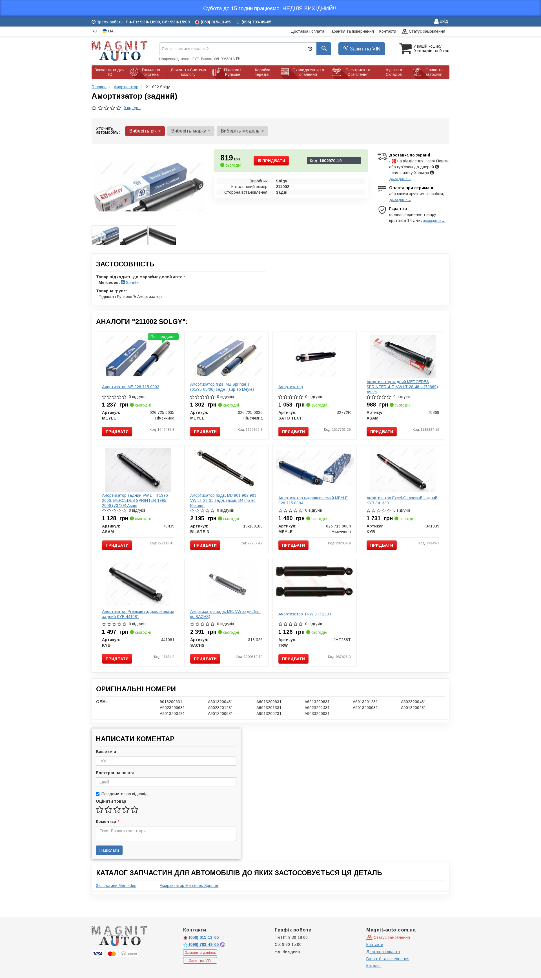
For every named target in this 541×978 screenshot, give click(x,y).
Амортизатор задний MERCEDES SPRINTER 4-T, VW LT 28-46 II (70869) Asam (402, 386)
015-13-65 (204, 937)
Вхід (443, 21)
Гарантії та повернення (387, 959)
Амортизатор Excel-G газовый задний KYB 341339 (402, 500)
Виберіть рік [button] (143, 131)
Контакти (387, 31)
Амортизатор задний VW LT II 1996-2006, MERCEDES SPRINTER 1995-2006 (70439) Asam (135, 500)
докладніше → (400, 179)
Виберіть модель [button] (241, 131)
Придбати (273, 160)
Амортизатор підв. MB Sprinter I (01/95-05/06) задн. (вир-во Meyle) (222, 387)
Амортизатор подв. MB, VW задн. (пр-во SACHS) (225, 614)
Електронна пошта (115, 773)
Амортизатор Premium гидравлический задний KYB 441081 (138, 614)
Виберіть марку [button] (189, 131)
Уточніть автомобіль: (108, 130)
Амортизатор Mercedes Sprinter (189, 885)
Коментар (107, 821)
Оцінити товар (111, 801)
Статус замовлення (426, 31)
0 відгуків (132, 107)
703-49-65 (204, 944)
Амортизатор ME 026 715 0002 (130, 387)
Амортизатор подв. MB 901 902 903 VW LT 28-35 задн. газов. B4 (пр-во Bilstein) (223, 500)
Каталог (373, 966)
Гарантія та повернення (352, 31)
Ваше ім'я (106, 751)
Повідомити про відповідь (125, 794)
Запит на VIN (364, 49)
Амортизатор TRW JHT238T (305, 614)
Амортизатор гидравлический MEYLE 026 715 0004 (313, 500)
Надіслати (109, 850)
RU (94, 31)
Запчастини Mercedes (116, 885)
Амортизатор (290, 387)
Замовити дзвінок (200, 952)
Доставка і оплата (307, 31)
